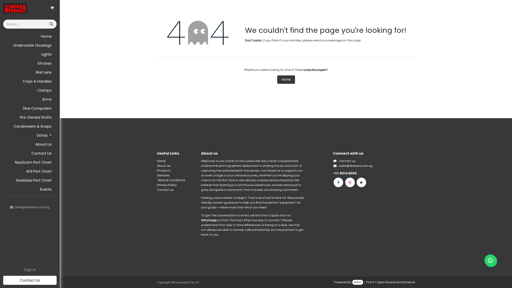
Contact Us (30, 280)
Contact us (165, 189)
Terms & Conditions (171, 180)
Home (286, 79)
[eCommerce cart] (52, 7)
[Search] (51, 24)
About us (163, 165)
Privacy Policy (167, 185)
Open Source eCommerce (396, 282)
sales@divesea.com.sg (355, 165)
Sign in (30, 269)
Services (163, 175)
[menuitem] (30, 36)
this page (354, 40)
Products (164, 170)
